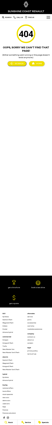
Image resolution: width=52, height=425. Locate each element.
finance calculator (9, 413)
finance (5, 410)
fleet (4, 407)
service (30, 317)
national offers (8, 388)
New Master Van (8, 349)
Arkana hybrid (8, 332)
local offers (7, 391)
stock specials (8, 394)
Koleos (5, 326)
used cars (6, 404)
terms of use (31, 354)
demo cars (6, 400)
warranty (30, 326)
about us (30, 340)
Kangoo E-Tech (8, 343)
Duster (5, 329)
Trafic (5, 346)
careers (30, 343)
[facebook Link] (4, 417)
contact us (31, 337)
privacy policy (32, 351)
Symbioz (6, 317)
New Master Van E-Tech (11, 352)
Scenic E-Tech (7, 320)
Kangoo (5, 340)
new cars (6, 397)
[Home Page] (26, 4)
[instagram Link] (7, 417)
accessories (31, 323)
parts (29, 320)
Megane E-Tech (8, 323)
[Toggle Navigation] (48, 17)
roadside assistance (34, 329)
